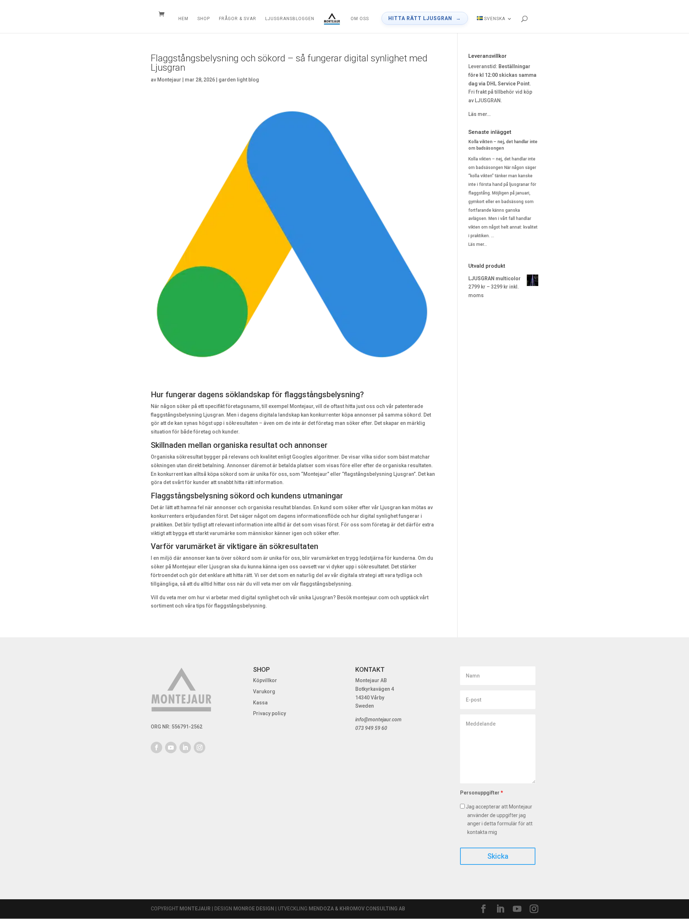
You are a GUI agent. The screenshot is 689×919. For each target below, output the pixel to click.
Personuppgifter (481, 793)
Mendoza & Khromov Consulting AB (357, 908)
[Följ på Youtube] (171, 747)
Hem (183, 18)
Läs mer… (479, 114)
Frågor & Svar (237, 18)
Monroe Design (253, 908)
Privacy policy (269, 713)
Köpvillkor (265, 680)
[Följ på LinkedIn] (185, 747)
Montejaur (169, 80)
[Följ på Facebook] (156, 747)
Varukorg (264, 691)
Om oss (360, 18)
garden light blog (239, 80)
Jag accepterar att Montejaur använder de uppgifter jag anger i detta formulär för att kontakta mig (499, 819)
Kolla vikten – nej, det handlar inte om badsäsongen (503, 145)
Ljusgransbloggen (289, 18)
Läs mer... (477, 244)
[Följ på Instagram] (199, 747)
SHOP (203, 18)
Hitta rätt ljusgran (420, 18)
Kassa (260, 702)
